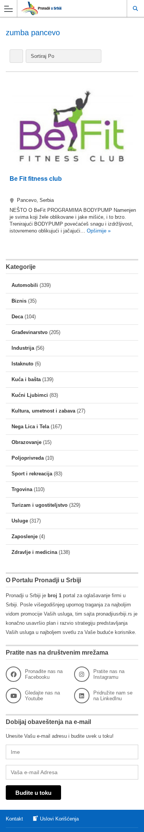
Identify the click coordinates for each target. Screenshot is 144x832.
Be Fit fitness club (36, 178)
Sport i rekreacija (32, 474)
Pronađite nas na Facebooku (44, 674)
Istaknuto (22, 364)
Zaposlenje (25, 536)
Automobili (25, 285)
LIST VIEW (16, 56)
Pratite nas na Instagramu (108, 674)
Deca (17, 316)
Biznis (19, 301)
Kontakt (14, 819)
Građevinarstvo (30, 332)
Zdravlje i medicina (34, 552)
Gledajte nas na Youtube (42, 695)
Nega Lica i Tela (30, 426)
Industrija (23, 348)
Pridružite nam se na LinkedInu (112, 695)
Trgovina (22, 489)
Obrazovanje (26, 442)
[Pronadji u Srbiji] (64, 8)
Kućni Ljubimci (30, 395)
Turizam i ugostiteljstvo (40, 505)
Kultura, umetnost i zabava (43, 411)
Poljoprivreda (28, 458)
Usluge (20, 521)
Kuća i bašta (26, 379)
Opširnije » (98, 231)
